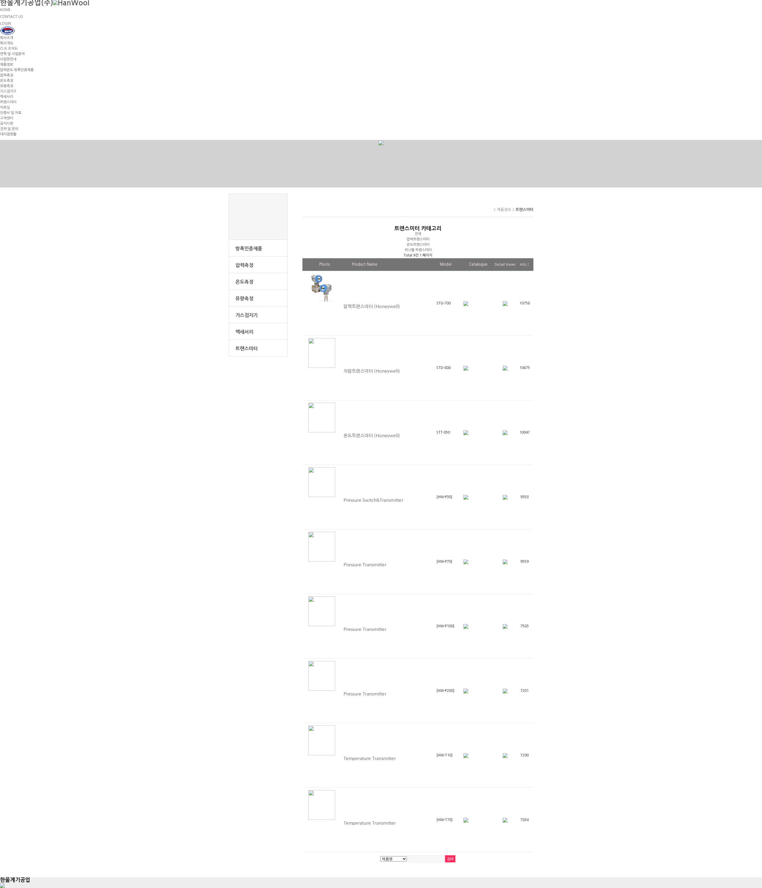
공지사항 (6, 123)
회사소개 (6, 38)
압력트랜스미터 (418, 239)
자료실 (5, 107)
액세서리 (6, 97)
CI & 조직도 (9, 48)
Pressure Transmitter (364, 564)
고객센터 (6, 118)
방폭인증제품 (248, 248)
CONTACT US (11, 16)
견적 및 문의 (9, 129)
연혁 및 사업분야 (12, 54)
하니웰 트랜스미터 (418, 250)
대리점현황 (8, 134)
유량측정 (6, 86)
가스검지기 (8, 91)
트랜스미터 (8, 102)
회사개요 (6, 43)
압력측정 (6, 75)
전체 (418, 234)
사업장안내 (8, 59)
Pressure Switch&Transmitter (373, 500)
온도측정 (6, 80)
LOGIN (5, 23)
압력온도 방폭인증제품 (17, 70)
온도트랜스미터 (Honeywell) (371, 435)
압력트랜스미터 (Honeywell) (371, 306)
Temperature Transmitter (369, 758)
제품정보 (6, 64)
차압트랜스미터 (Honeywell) (371, 371)
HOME (5, 10)
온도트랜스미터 (418, 244)
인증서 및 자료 (10, 113)
